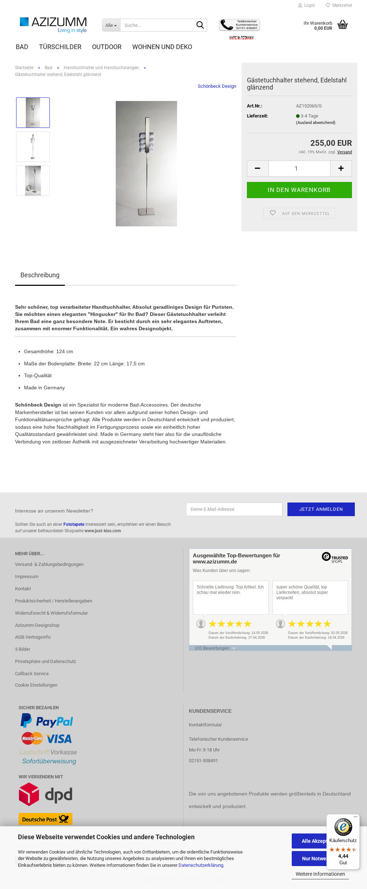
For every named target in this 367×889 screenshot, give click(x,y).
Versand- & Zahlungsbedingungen (49, 564)
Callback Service (32, 673)
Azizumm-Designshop (37, 625)
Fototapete (73, 524)
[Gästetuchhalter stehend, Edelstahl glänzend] (146, 163)
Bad (22, 47)
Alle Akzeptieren (320, 841)
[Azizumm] (53, 25)
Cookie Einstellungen (36, 685)
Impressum (26, 576)
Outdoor (106, 47)
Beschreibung (39, 275)
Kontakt (23, 588)
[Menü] (355, 818)
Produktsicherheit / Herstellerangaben (53, 601)
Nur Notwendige (320, 858)
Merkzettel (341, 5)
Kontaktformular (205, 724)
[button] (257, 168)
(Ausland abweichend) (315, 122)
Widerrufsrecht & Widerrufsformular (51, 613)
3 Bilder (22, 649)
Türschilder (60, 47)
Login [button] (308, 5)
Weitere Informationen (320, 874)
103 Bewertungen (212, 648)
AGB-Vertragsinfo (33, 637)
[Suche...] (200, 25)
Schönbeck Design (217, 86)
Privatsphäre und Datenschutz (45, 661)
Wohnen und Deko (162, 47)
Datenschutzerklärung (200, 865)
